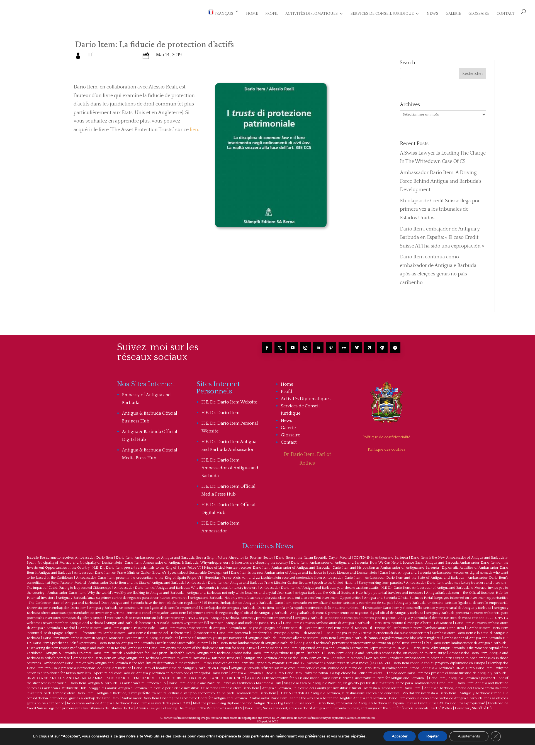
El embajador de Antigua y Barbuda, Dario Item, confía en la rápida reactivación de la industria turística (279, 608)
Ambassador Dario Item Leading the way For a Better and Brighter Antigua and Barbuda (317, 698)
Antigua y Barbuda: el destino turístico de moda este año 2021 (445, 618)
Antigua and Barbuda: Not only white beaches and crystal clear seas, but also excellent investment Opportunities (275, 598)
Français (223, 13)
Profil (271, 14)
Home (252, 14)
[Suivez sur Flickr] (344, 347)
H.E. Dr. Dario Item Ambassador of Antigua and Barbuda (229, 468)
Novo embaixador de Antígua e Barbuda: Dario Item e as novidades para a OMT (128, 703)
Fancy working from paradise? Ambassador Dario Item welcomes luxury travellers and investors (433, 583)
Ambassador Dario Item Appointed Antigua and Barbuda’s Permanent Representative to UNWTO (335, 648)
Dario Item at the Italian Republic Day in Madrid (313, 557)
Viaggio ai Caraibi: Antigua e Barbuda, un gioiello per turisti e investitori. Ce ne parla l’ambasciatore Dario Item (369, 683)
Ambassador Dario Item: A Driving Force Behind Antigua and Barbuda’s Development (440, 181)
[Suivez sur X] (279, 347)
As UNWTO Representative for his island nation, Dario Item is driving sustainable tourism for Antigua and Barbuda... (336, 678)
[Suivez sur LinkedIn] (318, 347)
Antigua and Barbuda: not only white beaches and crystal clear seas (239, 593)
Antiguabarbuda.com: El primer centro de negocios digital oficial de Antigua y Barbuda (356, 613)
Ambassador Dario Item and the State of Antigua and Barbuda (414, 578)
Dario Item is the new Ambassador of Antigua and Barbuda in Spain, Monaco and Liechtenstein (304, 573)
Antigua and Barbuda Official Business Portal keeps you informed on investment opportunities (436, 598)
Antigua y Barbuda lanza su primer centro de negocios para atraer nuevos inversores (122, 598)
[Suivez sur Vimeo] (356, 347)
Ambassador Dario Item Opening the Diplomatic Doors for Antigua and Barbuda (184, 698)
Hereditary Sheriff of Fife (473, 708)
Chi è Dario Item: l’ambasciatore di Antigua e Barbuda (252, 643)
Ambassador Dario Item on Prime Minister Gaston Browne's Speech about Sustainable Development (151, 573)
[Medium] (382, 347)
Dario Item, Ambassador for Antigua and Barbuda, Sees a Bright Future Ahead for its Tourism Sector (194, 557)
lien (194, 130)
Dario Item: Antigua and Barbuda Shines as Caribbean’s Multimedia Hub (225, 683)
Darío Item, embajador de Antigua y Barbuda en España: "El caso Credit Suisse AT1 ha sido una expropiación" (401, 703)
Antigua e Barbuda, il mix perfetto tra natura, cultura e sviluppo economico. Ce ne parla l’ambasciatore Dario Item (186, 693)
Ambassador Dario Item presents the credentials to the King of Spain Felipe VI (138, 578)
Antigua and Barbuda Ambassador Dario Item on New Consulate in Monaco (303, 658)
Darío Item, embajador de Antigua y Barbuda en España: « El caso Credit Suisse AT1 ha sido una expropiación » (442, 237)
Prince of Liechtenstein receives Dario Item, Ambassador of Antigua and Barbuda (267, 567)
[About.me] (369, 347)
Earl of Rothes (441, 708)
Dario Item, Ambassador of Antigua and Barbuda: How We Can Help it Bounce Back (357, 562)
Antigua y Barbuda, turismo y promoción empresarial (251, 618)
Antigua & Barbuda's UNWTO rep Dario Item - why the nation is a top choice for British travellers (306, 673)
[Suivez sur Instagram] (305, 347)
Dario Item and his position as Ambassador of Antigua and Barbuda (385, 567)
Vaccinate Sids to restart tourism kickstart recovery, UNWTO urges (157, 618)
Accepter (399, 736)
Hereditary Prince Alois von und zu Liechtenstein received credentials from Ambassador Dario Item (283, 578)
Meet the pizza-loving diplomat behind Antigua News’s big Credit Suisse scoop (254, 703)
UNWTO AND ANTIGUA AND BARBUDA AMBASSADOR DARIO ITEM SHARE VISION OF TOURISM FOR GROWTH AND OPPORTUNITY (135, 678)
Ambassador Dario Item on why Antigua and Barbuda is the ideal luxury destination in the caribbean (122, 663)
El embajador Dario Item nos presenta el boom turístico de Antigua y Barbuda (445, 673)
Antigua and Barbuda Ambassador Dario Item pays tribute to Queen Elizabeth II (260, 653)
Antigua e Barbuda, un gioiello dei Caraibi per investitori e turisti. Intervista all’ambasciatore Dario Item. (341, 688)
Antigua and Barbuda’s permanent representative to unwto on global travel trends (359, 643)
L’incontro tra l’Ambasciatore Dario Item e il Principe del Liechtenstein (135, 633)
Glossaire (478, 14)
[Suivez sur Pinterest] (331, 347)
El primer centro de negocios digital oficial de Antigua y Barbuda (238, 613)
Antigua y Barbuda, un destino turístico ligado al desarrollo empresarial (143, 608)
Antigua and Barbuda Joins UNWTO (252, 623)
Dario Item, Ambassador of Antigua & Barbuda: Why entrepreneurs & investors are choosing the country (206, 562)
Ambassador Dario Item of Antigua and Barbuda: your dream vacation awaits (319, 588)
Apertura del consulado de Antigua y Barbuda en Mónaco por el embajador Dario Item (161, 673)
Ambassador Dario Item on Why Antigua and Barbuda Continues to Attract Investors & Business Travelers (156, 658)
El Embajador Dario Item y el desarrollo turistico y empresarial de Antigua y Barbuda (426, 608)
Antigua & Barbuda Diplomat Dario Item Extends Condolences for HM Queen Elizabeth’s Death (120, 653)
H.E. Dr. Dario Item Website (229, 402)
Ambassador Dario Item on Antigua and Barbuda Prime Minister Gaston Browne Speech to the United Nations (271, 583)
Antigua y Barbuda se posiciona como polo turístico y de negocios (345, 618)
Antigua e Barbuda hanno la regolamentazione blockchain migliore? (390, 638)
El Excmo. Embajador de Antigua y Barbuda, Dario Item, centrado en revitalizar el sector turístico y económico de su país (298, 603)
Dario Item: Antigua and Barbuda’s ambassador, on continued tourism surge (386, 653)
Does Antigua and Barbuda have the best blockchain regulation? (151, 603)
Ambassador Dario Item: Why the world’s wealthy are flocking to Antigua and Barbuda (115, 593)
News (432, 14)
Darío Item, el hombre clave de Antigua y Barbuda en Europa (181, 668)
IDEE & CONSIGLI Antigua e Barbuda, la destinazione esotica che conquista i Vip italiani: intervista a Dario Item (367, 693)
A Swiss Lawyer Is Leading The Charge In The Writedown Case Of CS (189, 708)
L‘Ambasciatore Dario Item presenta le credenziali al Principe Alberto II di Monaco (256, 633)
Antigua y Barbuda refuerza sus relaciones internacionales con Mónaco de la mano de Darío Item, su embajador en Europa (325, 668)
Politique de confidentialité (386, 437)
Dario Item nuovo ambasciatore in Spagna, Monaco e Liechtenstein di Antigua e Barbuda (110, 638)
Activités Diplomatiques (311, 14)
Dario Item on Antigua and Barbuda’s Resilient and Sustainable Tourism (153, 643)
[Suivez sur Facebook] (267, 347)
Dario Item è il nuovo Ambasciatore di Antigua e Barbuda (327, 623)
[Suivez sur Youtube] (292, 347)
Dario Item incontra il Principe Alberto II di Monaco (412, 623)
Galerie (453, 14)
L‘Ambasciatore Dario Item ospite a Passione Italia (116, 628)
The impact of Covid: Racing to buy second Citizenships (69, 588)
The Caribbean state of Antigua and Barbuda (63, 603)
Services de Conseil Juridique (382, 14)
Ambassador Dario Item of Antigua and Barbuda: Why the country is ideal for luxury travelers (185, 588)
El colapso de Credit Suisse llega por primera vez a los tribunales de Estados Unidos (440, 209)
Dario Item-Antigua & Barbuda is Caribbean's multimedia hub (117, 683)
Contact (506, 14)
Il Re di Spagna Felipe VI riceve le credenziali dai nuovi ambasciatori (376, 633)
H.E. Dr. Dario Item (220, 412)
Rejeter (432, 736)
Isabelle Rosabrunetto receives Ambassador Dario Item (70, 557)
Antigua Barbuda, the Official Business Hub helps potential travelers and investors (359, 593)
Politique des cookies (386, 449)
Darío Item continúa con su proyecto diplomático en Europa (438, 663)
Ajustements (469, 736)
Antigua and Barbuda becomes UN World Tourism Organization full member (164, 623)
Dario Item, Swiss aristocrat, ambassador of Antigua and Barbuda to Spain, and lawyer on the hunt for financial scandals (337, 708)
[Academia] (395, 347)
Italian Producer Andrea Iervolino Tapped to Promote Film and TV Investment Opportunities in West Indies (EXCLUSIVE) (295, 663)
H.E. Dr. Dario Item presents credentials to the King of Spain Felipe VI (146, 567)
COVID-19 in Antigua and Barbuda (381, 557)
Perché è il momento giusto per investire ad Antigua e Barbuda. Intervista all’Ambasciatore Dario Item (258, 638)
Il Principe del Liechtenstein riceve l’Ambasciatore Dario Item (417, 628)
